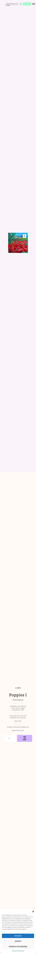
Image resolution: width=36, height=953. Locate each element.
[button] (33, 911)
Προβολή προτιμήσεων (18, 947)
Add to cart (24, 738)
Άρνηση (18, 941)
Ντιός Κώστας (18, 700)
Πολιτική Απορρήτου (18, 950)
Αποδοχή (18, 936)
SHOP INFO (27, 4)
